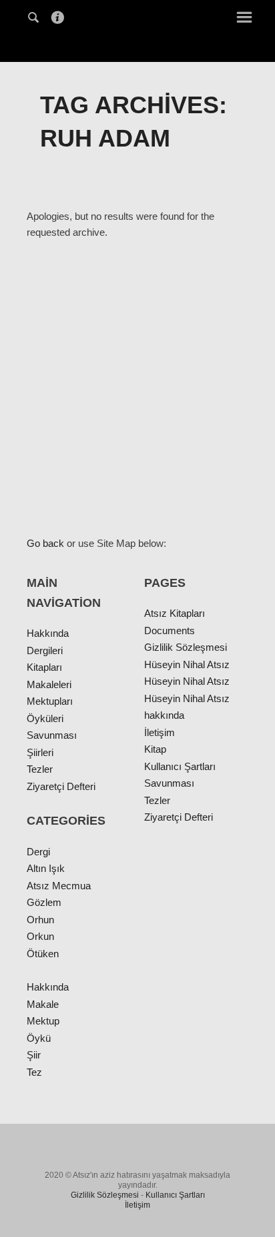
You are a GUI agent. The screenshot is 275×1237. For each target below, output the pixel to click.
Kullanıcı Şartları (180, 766)
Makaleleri (49, 684)
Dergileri (45, 650)
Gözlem (44, 902)
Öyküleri (45, 718)
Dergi (38, 851)
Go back (45, 543)
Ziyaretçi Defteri (61, 786)
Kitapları (44, 667)
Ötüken (43, 953)
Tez (34, 1072)
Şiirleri (40, 752)
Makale (43, 1004)
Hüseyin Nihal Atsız (187, 664)
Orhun (40, 919)
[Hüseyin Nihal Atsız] (137, 29)
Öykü (39, 1038)
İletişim (159, 732)
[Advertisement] (137, 387)
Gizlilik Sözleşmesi (185, 647)
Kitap (155, 749)
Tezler (40, 769)
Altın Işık (46, 868)
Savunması (52, 735)
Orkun (40, 936)
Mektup (43, 1021)
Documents (169, 630)
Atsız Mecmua (59, 885)
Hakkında (48, 633)
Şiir (34, 1054)
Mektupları (50, 701)
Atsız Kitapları (174, 613)
